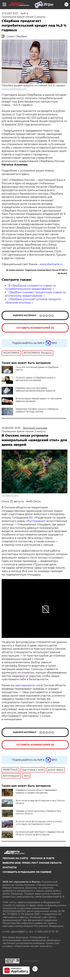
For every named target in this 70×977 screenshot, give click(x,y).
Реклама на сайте (15, 858)
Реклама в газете (42, 858)
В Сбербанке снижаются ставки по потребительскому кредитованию (30, 287)
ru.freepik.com (10, 495)
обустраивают (36, 521)
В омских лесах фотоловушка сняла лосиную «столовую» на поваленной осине (39, 822)
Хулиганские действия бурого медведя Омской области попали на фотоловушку (40, 833)
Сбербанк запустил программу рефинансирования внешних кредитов (35, 389)
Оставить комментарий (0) (35, 327)
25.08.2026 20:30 (11, 428)
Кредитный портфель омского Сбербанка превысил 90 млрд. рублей (37, 410)
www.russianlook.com (14, 88)
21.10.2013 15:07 (10, 13)
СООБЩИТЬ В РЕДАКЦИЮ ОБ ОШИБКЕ (27, 871)
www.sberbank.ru (51, 264)
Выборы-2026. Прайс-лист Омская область (32, 862)
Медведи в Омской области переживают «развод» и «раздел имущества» (36, 791)
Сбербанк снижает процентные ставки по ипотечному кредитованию (35, 294)
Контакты (10, 867)
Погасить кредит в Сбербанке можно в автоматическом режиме (35, 378)
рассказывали (25, 685)
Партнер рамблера (30, 961)
